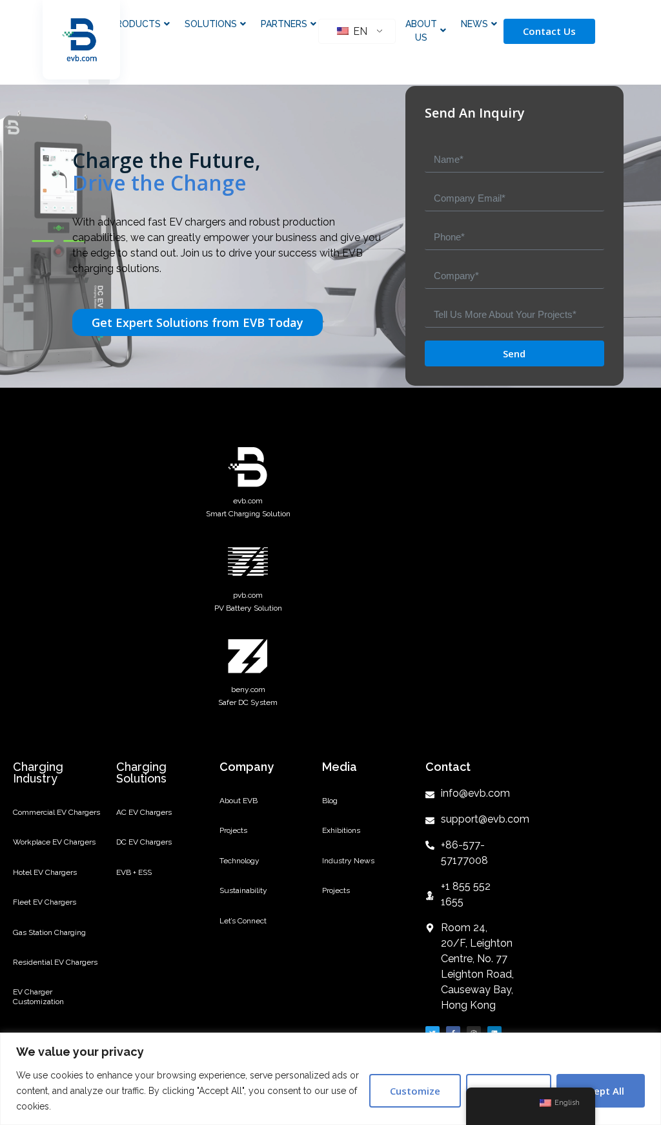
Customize (415, 1090)
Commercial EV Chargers (56, 812)
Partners (284, 24)
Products (135, 24)
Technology (239, 860)
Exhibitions (341, 830)
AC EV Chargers (144, 812)
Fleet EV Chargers (44, 902)
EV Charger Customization (38, 996)
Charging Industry (38, 772)
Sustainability (243, 890)
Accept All (600, 1090)
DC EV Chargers (144, 841)
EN (359, 31)
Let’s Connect (243, 920)
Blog (330, 800)
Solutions (211, 24)
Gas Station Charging (49, 932)
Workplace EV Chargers (54, 841)
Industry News (348, 860)
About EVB (238, 800)
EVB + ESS (134, 872)
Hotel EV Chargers (45, 872)
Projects (233, 830)
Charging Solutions (141, 772)
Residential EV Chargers (55, 962)
